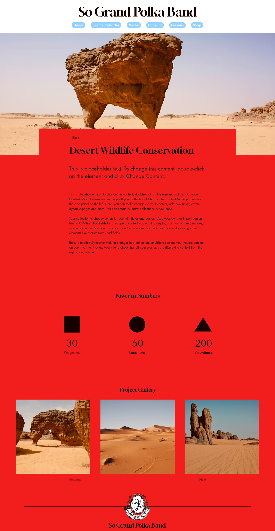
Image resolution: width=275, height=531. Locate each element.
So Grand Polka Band (137, 525)
